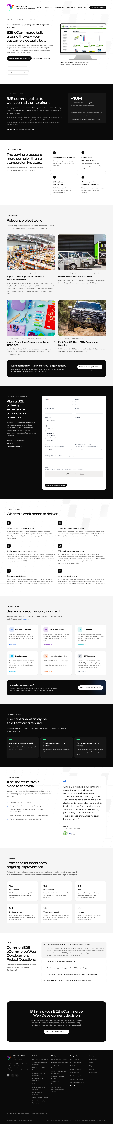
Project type (48, 417)
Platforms (55, 1056)
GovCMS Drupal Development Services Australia (57, 1089)
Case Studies (60, 7)
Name (47, 399)
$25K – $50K (50, 431)
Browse (82, 474)
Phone (77, 408)
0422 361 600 (10, 443)
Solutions (36, 1056)
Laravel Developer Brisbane (59, 1059)
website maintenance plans (80, 584)
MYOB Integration (75, 1062)
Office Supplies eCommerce (40, 1097)
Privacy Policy (93, 1072)
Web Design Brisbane (23, 1113)
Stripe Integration (75, 1072)
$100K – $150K (51, 435)
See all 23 (73, 1086)
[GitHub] (12, 1075)
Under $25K (50, 440)
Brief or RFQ (48, 467)
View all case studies (96, 371)
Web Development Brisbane (40, 1059)
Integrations (82, 7)
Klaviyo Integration (75, 1069)
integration (25, 619)
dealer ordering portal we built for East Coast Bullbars (23, 559)
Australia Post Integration (77, 1079)
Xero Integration (74, 1059)
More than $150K (51, 438)
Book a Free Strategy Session (18, 58)
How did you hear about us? (83, 444)
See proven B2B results (40, 58)
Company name (49, 408)
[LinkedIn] (8, 1075)
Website (77, 417)
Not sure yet (50, 428)
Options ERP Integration (77, 1082)
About (39, 7)
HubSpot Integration (76, 1076)
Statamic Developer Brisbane (59, 1062)
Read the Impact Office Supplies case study (21, 129)
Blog (90, 1066)
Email (77, 399)
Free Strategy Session (97, 7)
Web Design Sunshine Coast (39, 1113)
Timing (46, 444)
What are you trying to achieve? (53, 455)
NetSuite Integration (76, 1066)
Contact (91, 1069)
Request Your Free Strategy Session (56, 485)
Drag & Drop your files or (74, 474)
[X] (17, 1075)
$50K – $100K (50, 433)
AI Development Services (39, 1084)
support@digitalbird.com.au (14, 446)
